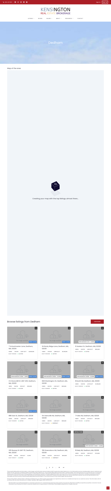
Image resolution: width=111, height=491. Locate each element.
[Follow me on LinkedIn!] (24, 2)
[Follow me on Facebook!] (15, 2)
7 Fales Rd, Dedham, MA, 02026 (87, 416)
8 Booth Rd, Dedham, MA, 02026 (87, 381)
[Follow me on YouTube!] (21, 2)
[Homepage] (55, 11)
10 (59, 467)
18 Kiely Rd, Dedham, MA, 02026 (87, 450)
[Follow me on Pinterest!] (26, 2)
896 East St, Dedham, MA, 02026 (21, 416)
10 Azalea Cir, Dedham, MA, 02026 (88, 346)
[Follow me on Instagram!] (18, 2)
